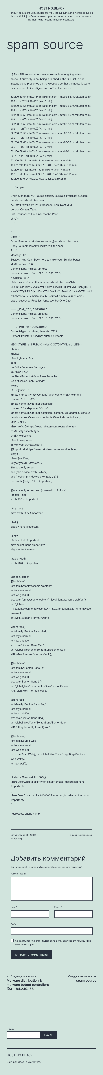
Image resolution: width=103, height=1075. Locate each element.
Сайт (13, 924)
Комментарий (19, 873)
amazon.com (86, 834)
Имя (14, 907)
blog (20, 838)
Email (58, 907)
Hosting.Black (51, 8)
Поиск (10, 1029)
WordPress (34, 1062)
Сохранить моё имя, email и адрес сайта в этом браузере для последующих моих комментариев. (53, 942)
